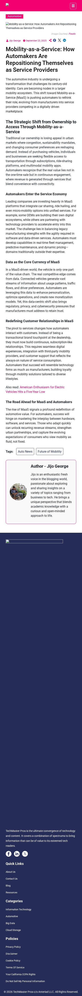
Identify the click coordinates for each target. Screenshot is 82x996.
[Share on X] (59, 40)
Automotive (12, 916)
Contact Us (12, 878)
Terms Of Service (15, 967)
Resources (11, 892)
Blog (8, 885)
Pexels (72, 33)
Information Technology (18, 909)
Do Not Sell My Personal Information (25, 981)
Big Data (10, 923)
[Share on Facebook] (54, 40)
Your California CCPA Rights (20, 974)
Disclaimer (11, 953)
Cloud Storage (13, 930)
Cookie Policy (13, 960)
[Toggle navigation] (73, 6)
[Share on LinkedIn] (64, 40)
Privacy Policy (13, 946)
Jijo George (14, 40)
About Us (10, 871)
